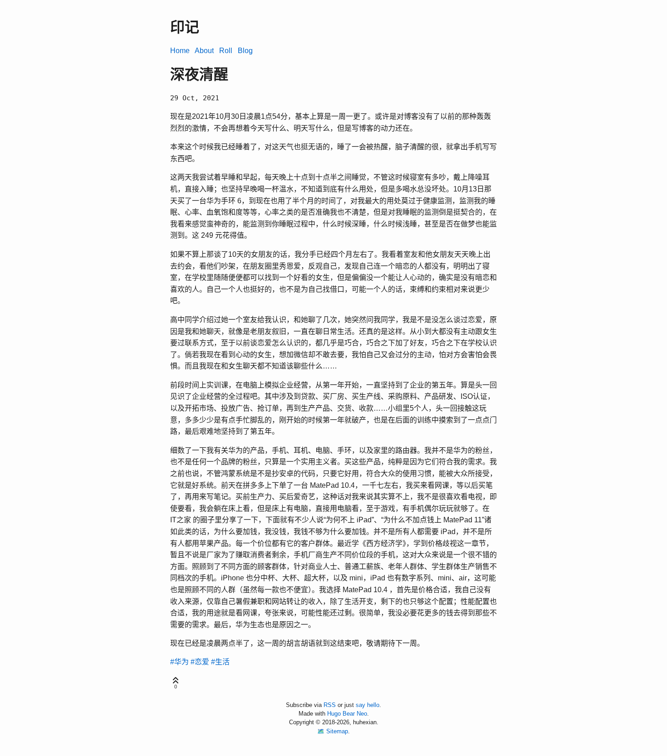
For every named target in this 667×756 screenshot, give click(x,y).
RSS (330, 705)
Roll (225, 50)
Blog (245, 50)
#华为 (179, 662)
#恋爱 (200, 662)
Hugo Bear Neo (347, 713)
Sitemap (337, 731)
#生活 (220, 662)
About (204, 50)
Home (180, 50)
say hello (367, 705)
